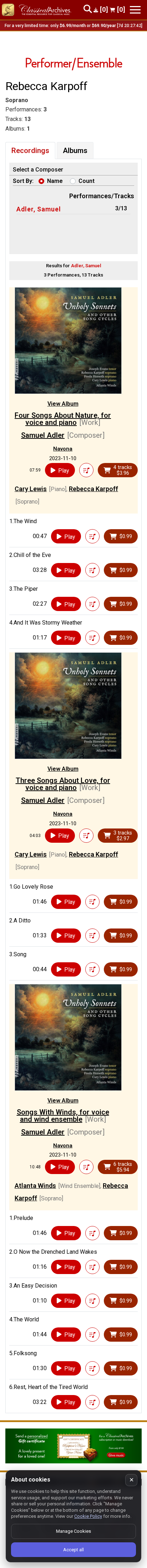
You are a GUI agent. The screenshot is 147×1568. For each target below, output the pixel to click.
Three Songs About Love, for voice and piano (63, 784)
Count (86, 181)
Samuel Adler (43, 435)
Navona (62, 449)
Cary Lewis (31, 489)
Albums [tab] (75, 150)
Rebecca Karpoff (93, 489)
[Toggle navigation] (135, 9)
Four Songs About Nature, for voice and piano (63, 419)
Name (55, 181)
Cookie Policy (88, 1516)
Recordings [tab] (30, 150)
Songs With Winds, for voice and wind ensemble (63, 1116)
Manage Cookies (73, 1531)
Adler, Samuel (38, 209)
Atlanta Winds (35, 1185)
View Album (62, 403)
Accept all (73, 1549)
